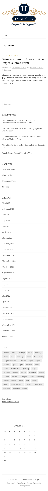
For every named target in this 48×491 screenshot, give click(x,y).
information (15, 369)
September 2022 (9, 273)
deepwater (38, 357)
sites (21, 381)
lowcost (6, 373)
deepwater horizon (11, 361)
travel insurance (17, 385)
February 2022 (8, 313)
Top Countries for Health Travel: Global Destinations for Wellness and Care (18, 121)
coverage (20, 357)
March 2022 (7, 307)
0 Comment (6, 70)
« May (4, 460)
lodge (34, 369)
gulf (21, 365)
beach (30, 353)
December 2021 (8, 325)
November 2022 (9, 261)
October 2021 (7, 336)
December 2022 (8, 255)
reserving (40, 377)
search (14, 381)
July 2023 (6, 220)
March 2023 (7, 238)
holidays (29, 365)
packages (23, 377)
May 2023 (6, 226)
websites (16, 389)
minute (23, 373)
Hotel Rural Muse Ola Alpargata (27, 479)
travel (5, 385)
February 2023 (8, 244)
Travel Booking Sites (11, 55)
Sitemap (5, 187)
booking (38, 353)
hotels (5, 369)
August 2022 (7, 278)
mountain (32, 373)
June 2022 (6, 290)
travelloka (6, 399)
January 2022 (7, 319)
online (14, 377)
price (32, 377)
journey (26, 369)
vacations (39, 385)
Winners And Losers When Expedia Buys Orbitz (24, 61)
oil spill (6, 377)
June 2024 (6, 215)
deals (29, 357)
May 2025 (6, 203)
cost (12, 357)
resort (6, 381)
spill (27, 381)
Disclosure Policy (9, 181)
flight (31, 361)
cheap (5, 357)
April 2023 (6, 232)
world (24, 389)
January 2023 (7, 249)
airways (22, 353)
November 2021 (8, 331)
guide (15, 365)
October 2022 (8, 267)
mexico (15, 373)
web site (6, 389)
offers (41, 373)
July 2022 (6, 284)
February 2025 (8, 209)
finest (23, 361)
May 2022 (6, 296)
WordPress (21, 483)
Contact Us (7, 175)
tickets (34, 381)
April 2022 (6, 302)
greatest (6, 365)
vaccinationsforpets (10, 402)
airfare (6, 353)
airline (14, 353)
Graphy (36, 483)
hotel (37, 365)
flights (38, 361)
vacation (29, 385)
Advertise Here (8, 169)
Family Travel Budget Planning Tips (17, 153)
